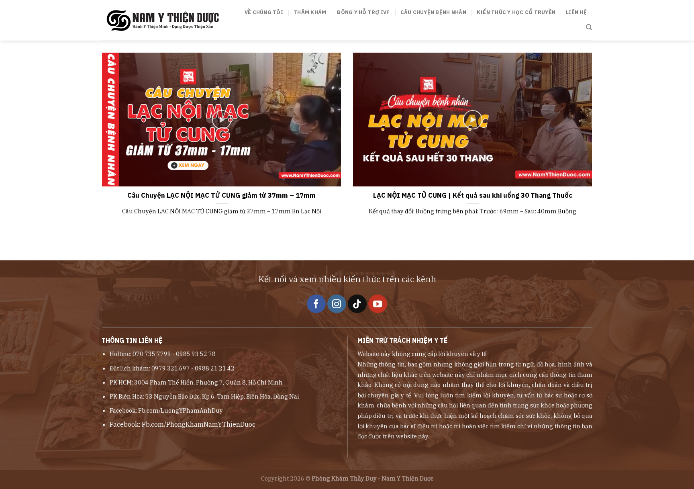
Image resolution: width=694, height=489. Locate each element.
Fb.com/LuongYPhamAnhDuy (180, 410)
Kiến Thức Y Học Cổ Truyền (516, 12)
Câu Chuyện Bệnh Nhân (433, 12)
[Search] (589, 27)
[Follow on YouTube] (377, 304)
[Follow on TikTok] (357, 304)
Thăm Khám (310, 12)
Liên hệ (576, 12)
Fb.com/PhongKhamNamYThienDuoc (198, 424)
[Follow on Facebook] (316, 304)
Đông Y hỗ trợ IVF (363, 12)
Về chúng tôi (264, 12)
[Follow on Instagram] (336, 304)
